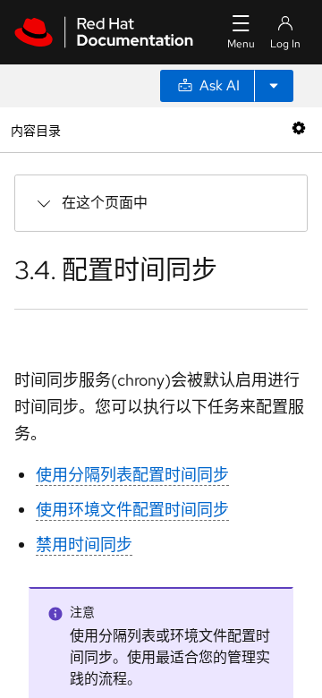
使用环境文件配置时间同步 (132, 509)
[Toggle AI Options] (273, 86)
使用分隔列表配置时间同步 (132, 474)
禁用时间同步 (84, 544)
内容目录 (35, 129)
